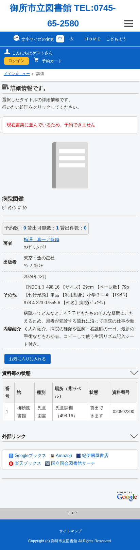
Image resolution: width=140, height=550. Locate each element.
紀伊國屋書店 (94, 455)
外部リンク (14, 436)
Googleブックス (29, 455)
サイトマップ (70, 531)
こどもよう (116, 39)
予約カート (51, 61)
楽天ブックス (27, 463)
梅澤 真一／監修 (41, 239)
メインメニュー (17, 74)
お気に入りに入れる (27, 358)
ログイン (16, 60)
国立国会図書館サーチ (72, 463)
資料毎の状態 (16, 373)
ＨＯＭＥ (93, 39)
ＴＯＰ (71, 513)
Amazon (63, 455)
